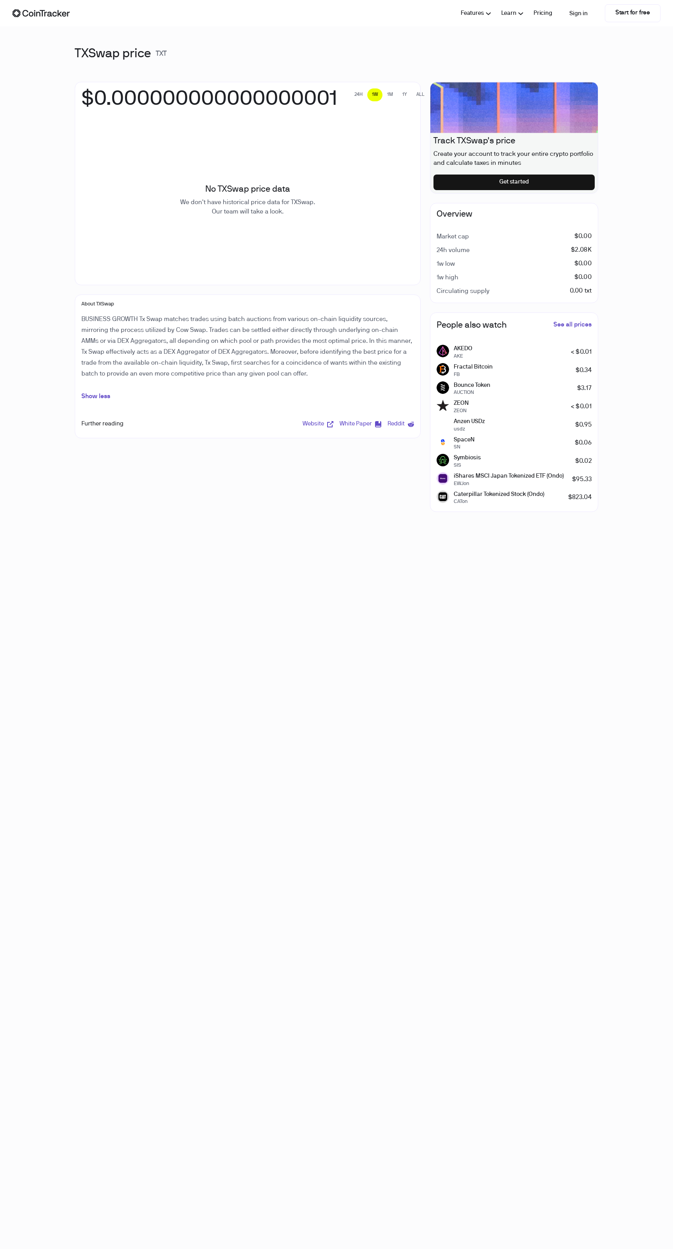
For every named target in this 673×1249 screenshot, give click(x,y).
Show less (95, 396)
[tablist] (389, 94)
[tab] (358, 94)
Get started (514, 182)
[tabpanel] (209, 103)
